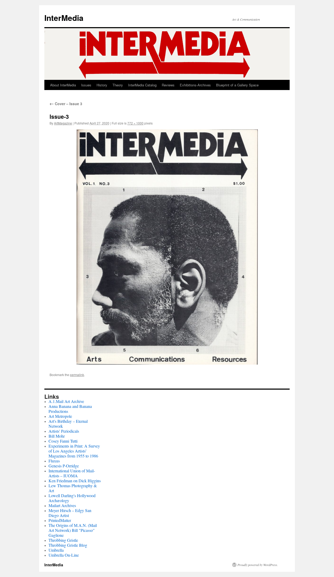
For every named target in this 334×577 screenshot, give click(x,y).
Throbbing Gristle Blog (68, 545)
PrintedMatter (60, 520)
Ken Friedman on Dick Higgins (75, 480)
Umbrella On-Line (64, 555)
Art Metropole (60, 416)
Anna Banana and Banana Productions (70, 408)
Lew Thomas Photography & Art (73, 488)
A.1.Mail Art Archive (66, 401)
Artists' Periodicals (64, 431)
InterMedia (64, 17)
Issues (86, 84)
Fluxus (54, 460)
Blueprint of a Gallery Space (237, 84)
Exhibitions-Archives (195, 84)
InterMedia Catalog (142, 84)
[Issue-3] (167, 246)
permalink (77, 374)
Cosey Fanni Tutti (63, 441)
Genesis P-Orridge (64, 465)
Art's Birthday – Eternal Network (68, 423)
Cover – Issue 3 (66, 103)
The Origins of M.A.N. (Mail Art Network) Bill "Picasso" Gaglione (73, 530)
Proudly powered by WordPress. (257, 565)
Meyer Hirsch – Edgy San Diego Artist (70, 513)
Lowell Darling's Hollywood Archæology (72, 498)
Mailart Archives (62, 505)
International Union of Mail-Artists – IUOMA (72, 473)
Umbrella (56, 550)
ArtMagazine (63, 123)
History (102, 84)
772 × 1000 (135, 123)
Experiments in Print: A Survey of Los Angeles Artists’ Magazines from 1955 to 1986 (74, 451)
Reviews (168, 84)
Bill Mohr (57, 436)
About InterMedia (63, 84)
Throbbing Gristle (63, 540)
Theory (117, 84)
